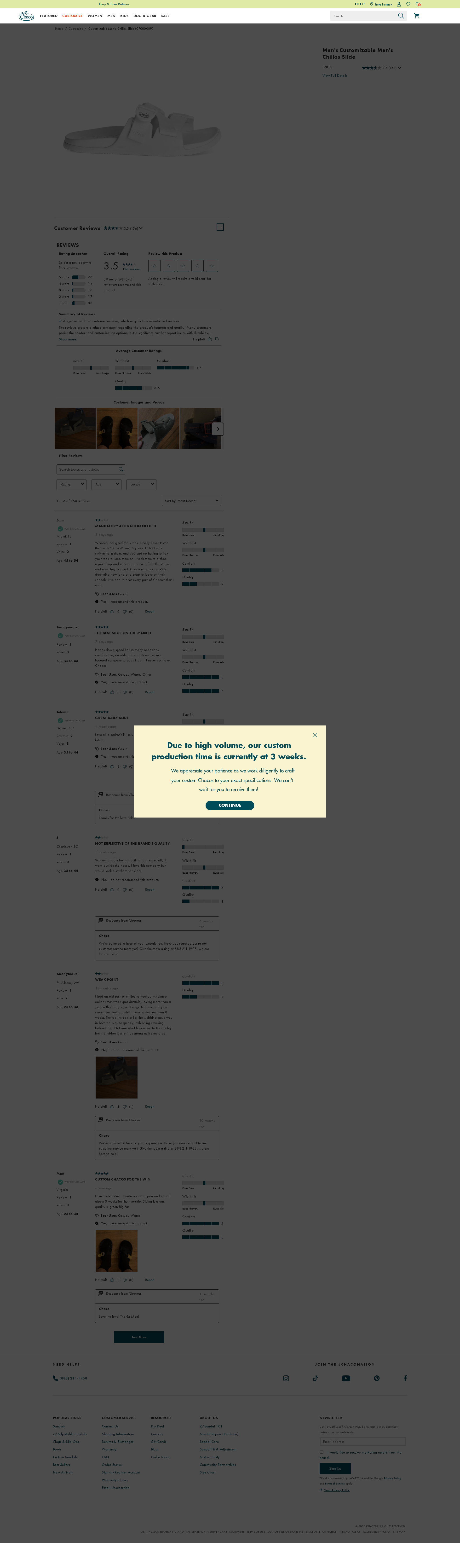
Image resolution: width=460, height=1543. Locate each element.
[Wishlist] (408, 4)
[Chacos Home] (26, 16)
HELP (360, 4)
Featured (49, 15)
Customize (72, 15)
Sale (165, 15)
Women (95, 15)
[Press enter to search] (401, 16)
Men (111, 15)
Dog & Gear (144, 15)
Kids (124, 15)
